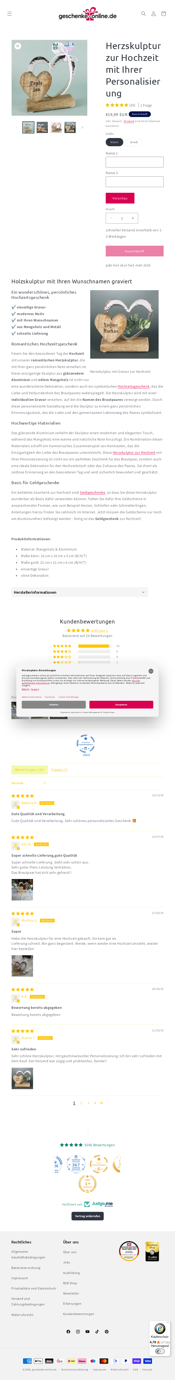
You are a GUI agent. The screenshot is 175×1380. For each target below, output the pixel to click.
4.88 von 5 (99, 630)
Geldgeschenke (92, 492)
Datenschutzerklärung (75, 1369)
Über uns (70, 1252)
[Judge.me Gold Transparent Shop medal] (99, 1164)
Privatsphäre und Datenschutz (33, 1288)
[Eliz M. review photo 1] (22, 890)
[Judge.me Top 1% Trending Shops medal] (87, 1184)
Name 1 (112, 153)
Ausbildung (71, 1273)
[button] (10, 14)
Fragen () (59, 769)
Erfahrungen (72, 1304)
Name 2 (112, 172)
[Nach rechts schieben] (82, 128)
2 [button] (81, 1103)
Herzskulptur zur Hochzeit (134, 452)
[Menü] (167, 1323)
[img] (22, 795)
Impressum (19, 1278)
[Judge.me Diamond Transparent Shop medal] (86, 744)
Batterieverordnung (26, 1268)
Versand (129, 121)
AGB (135, 1369)
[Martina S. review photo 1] (22, 966)
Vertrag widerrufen (87, 1216)
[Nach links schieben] (16, 128)
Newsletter (71, 1293)
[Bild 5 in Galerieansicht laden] (70, 127)
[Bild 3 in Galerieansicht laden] (56, 127)
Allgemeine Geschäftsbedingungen (28, 1254)
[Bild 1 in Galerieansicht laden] (28, 127)
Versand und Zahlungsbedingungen (28, 1301)
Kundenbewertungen (78, 1314)
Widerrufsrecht (22, 1315)
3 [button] (89, 1103)
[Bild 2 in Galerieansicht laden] (42, 127)
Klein (117, 143)
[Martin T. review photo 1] (22, 1078)
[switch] (160, 1351)
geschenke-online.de (44, 1369)
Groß (136, 143)
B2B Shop (70, 1283)
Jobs (66, 1262)
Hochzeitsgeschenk (133, 386)
